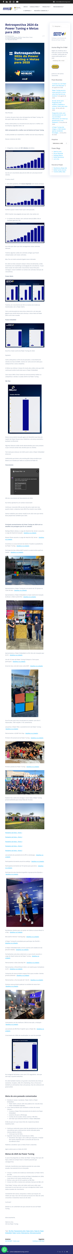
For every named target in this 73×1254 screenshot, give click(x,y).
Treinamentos (58, 7)
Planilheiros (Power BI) (60, 168)
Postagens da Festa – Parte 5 (13, 850)
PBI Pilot (20, 37)
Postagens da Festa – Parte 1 (13, 832)
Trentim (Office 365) (59, 172)
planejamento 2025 (20, 1231)
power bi (36, 1231)
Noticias (16, 37)
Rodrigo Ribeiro (58, 155)
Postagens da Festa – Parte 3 (13, 841)
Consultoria (34, 7)
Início (26, 7)
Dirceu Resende (58, 153)
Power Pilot (19, 38)
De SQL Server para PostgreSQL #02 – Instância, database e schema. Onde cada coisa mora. (59, 104)
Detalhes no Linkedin (30, 533)
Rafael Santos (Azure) (60, 170)
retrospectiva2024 (35, 1233)
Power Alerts (26, 37)
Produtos (45, 7)
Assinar (55, 66)
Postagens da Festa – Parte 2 (13, 837)
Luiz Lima (56, 159)
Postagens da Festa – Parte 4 (13, 846)
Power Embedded (11, 38)
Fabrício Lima (10, 36)
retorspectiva (25, 1233)
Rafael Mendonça (59, 157)
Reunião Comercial (41, 10)
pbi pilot (11, 1231)
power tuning (16, 1233)
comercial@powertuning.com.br (63, 1)
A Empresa (27, 10)
